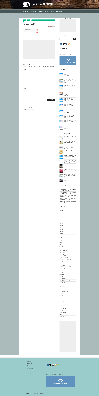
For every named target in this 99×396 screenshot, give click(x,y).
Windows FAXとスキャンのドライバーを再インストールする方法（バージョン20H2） (70, 147)
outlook (62, 248)
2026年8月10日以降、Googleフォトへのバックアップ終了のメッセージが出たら (70, 175)
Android (61, 240)
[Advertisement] (39, 49)
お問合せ (41, 11)
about (53, 11)
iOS (60, 242)
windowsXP (61, 274)
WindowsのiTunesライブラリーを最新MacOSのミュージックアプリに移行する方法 (70, 170)
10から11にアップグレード (65, 266)
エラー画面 (61, 276)
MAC (60, 244)
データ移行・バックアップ (64, 280)
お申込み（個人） (31, 368)
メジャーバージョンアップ (65, 261)
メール (24, 88)
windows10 (61, 254)
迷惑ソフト (62, 293)
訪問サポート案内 (34, 11)
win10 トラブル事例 (64, 257)
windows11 (61, 265)
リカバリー (61, 301)
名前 (24, 83)
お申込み (46, 11)
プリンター (62, 310)
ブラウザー (61, 286)
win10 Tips (62, 255)
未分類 (61, 314)
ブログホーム (26, 11)
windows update (62, 250)
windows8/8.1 (62, 272)
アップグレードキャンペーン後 (66, 259)
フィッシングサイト (64, 291)
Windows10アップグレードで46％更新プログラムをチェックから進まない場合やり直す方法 (70, 161)
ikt (68, 190)
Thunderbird (63, 297)
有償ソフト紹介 (62, 312)
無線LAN (61, 316)
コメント (25, 69)
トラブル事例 (63, 268)
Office (60, 246)
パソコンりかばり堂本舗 (42, 4)
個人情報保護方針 (59, 11)
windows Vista (62, 252)
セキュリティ (62, 278)
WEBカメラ (63, 308)
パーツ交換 (61, 282)
